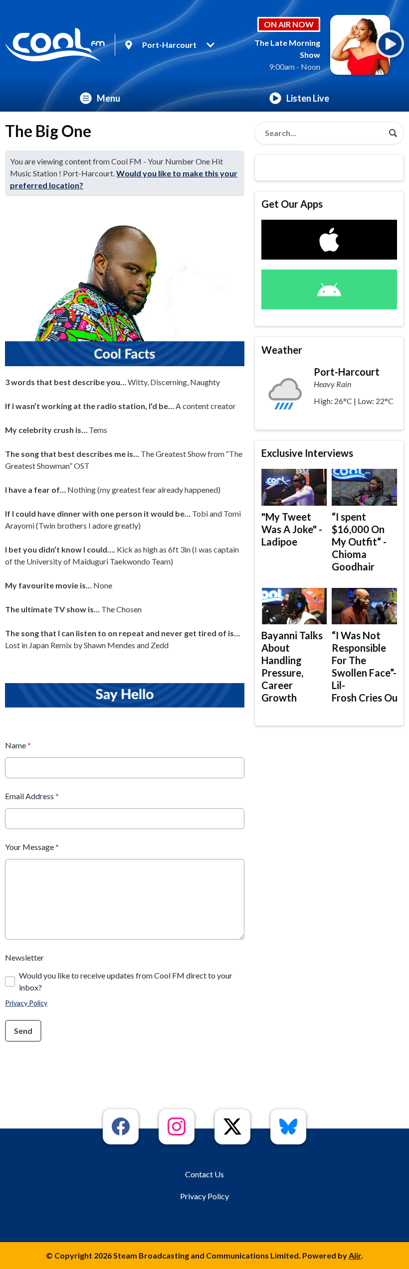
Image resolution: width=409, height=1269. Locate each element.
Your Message (32, 846)
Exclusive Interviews (307, 453)
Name (18, 745)
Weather (281, 350)
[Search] (393, 133)
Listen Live (307, 98)
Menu (108, 98)
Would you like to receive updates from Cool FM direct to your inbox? (125, 981)
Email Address (32, 796)
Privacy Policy (26, 1002)
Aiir (355, 1255)
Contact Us (204, 1174)
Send (23, 1030)
